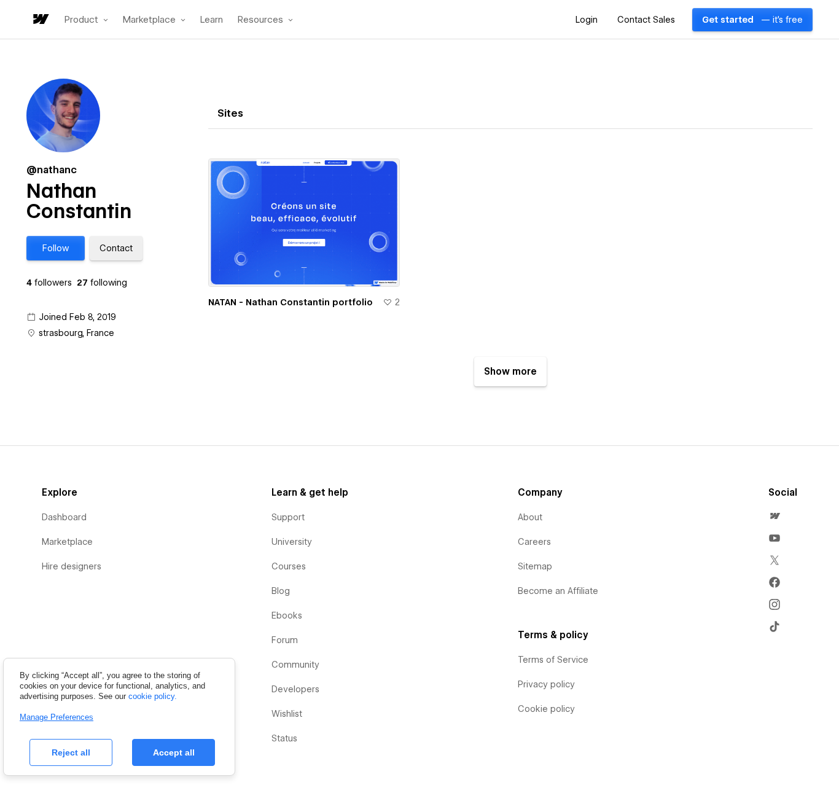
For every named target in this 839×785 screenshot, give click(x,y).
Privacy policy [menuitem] (546, 684)
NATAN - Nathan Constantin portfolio (290, 302)
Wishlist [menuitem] (286, 714)
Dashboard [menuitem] (64, 517)
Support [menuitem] (288, 517)
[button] (86, 19)
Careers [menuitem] (534, 542)
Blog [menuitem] (280, 591)
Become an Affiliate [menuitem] (558, 591)
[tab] (230, 113)
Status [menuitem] (284, 738)
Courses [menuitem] (288, 566)
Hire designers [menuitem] (71, 566)
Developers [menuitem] (295, 689)
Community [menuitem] (295, 665)
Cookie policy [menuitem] (546, 709)
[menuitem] (774, 516)
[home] (40, 20)
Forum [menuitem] (284, 640)
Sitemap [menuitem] (535, 566)
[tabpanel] (510, 267)
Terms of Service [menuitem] (553, 660)
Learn (211, 20)
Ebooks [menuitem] (286, 615)
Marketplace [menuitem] (67, 542)
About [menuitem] (530, 517)
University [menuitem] (291, 542)
